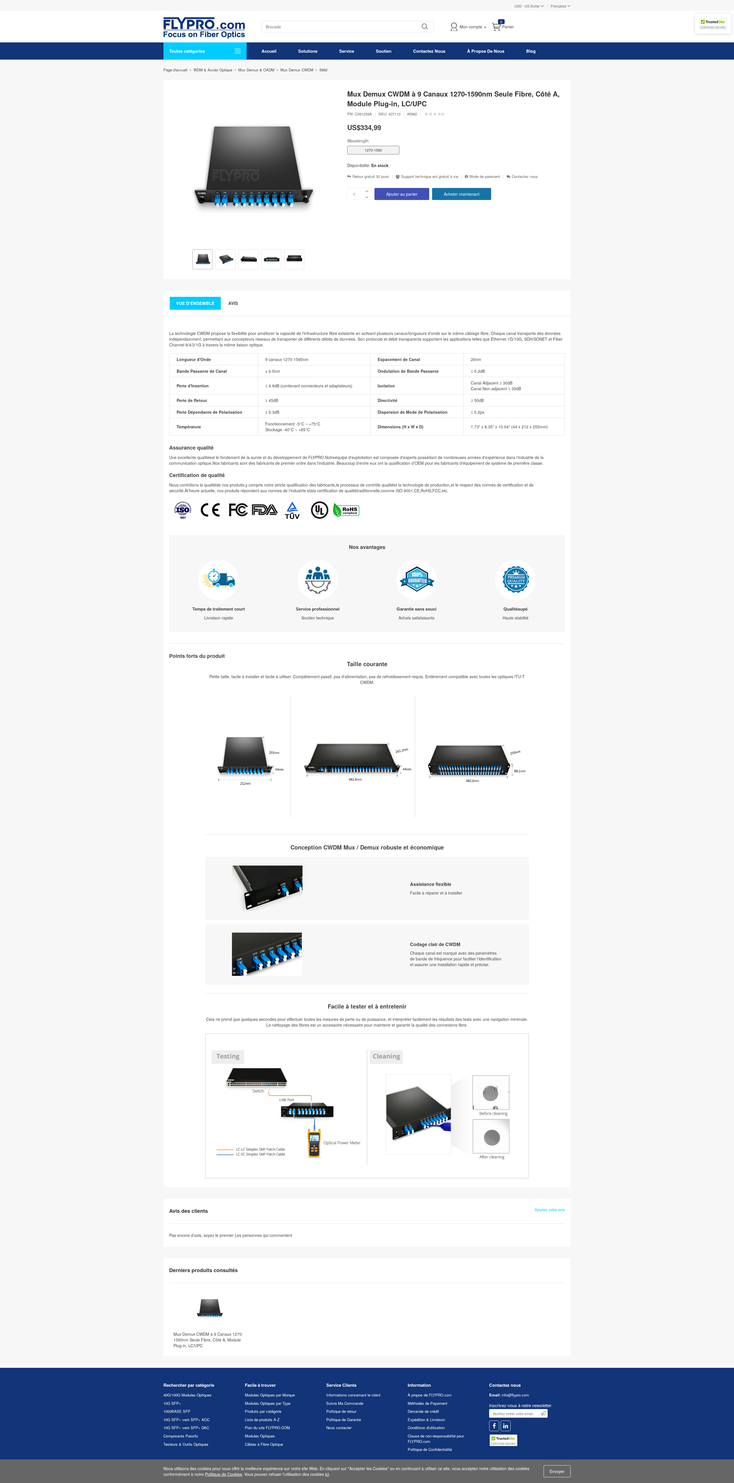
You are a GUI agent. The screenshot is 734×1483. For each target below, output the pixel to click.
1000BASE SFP (176, 1411)
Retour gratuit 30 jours (370, 176)
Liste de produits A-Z (262, 1419)
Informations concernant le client (353, 1395)
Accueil (268, 51)
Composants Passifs (180, 1436)
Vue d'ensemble (195, 303)
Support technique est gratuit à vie (429, 176)
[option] (202, 259)
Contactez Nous (429, 51)
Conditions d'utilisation (426, 1427)
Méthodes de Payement (427, 1403)
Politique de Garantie (343, 1419)
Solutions (307, 51)
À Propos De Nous (485, 51)
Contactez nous (525, 176)
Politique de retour (341, 1411)
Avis (233, 303)
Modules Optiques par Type (267, 1403)
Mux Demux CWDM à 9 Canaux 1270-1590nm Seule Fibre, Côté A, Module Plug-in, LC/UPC (208, 1339)
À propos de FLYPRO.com (430, 1395)
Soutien (383, 51)
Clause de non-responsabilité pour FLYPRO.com (436, 1438)
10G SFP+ (172, 1403)
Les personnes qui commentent (263, 1235)
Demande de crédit (423, 1411)
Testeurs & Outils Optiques (185, 1444)
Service (346, 51)
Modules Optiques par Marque (270, 1395)
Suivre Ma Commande (344, 1403)
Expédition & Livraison (426, 1419)
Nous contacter (339, 1427)
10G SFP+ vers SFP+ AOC (186, 1419)
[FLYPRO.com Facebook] (494, 1426)
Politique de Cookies (223, 1474)
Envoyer (557, 1471)
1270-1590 (373, 150)
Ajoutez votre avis (550, 1209)
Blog (531, 51)
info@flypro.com (515, 1395)
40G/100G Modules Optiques (187, 1395)
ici (327, 1474)
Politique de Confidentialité (430, 1449)
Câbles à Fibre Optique (264, 1444)
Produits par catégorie (263, 1411)
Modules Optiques (260, 1436)
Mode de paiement (484, 176)
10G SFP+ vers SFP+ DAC (186, 1427)
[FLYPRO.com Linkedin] (506, 1426)
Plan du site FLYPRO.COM (267, 1427)
